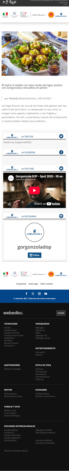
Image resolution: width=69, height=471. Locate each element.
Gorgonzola (21, 284)
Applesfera (9, 338)
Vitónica (39, 369)
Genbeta (8, 340)
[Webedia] (13, 314)
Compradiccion (42, 376)
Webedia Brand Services (22, 98)
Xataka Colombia (12, 435)
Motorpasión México (45, 432)
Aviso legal (33, 284)
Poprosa (39, 379)
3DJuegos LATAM (43, 430)
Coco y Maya (10, 413)
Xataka (7, 327)
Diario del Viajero (12, 415)
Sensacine (40, 352)
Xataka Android (11, 332)
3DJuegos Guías (42, 338)
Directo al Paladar (12, 369)
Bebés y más (10, 410)
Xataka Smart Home (13, 335)
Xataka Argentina (12, 437)
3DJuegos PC (41, 335)
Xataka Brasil (10, 440)
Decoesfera (40, 374)
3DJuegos (39, 327)
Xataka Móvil (10, 330)
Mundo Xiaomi (11, 343)
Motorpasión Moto (13, 396)
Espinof (39, 354)
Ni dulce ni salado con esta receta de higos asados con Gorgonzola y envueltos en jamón (32, 86)
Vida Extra (40, 330)
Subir (61, 313)
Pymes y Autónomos (45, 396)
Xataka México (11, 430)
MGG (37, 332)
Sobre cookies (46, 284)
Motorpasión (10, 393)
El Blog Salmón (42, 393)
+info (65, 4)
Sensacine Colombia (45, 443)
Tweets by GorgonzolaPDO (17, 142)
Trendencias (41, 371)
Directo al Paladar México (16, 450)
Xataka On (9, 432)
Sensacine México (43, 440)
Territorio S (9, 345)
